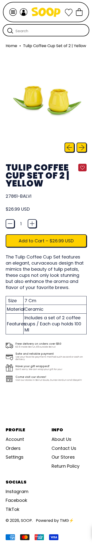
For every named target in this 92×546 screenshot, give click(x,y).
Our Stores (63, 457)
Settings (15, 457)
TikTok (12, 509)
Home (11, 46)
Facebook (16, 500)
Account (15, 439)
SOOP (26, 520)
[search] (10, 30)
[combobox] (46, 30)
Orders (13, 448)
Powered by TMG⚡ (55, 520)
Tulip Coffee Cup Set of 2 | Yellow (54, 46)
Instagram (17, 491)
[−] (10, 223)
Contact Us (64, 448)
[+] (32, 223)
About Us (61, 439)
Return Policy (65, 466)
